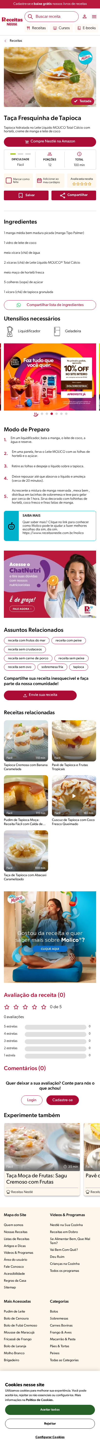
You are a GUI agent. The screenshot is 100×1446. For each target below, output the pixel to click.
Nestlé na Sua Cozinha (66, 1225)
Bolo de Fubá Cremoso (20, 1325)
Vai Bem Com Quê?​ (64, 1250)
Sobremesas (59, 1318)
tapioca (78, 667)
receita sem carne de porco (28, 658)
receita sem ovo (19, 667)
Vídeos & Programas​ (18, 1253)
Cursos (64, 28)
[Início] (12, 22)
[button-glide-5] (66, 414)
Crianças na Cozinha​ (65, 1264)
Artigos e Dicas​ (15, 1246)
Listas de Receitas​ (16, 1239)
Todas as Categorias (64, 1360)
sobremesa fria (52, 667)
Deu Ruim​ (57, 1257)
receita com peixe (69, 640)
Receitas (39, 28)
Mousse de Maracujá (19, 1332)
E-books (89, 28)
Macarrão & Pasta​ (62, 1339)
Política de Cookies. (40, 1400)
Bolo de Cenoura (16, 1318)
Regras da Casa (15, 1281)
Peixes (54, 1353)
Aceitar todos (50, 1409)
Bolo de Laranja (15, 1346)
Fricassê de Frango (18, 1339)
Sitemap (10, 1287)
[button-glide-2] (51, 414)
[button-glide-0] (42, 414)
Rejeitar (50, 1423)
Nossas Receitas (15, 1232)
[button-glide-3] (56, 414)
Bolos (54, 1311)
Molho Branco (14, 1353)
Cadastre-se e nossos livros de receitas (50, 4)
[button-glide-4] (61, 414)
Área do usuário (15, 1260)
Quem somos (13, 1225)
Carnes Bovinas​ (61, 1325)
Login (31, 1100)
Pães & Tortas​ (59, 1346)
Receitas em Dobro (64, 1232)
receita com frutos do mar (26, 640)
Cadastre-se (62, 1100)
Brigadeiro (11, 1360)
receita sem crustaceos (25, 649)
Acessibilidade (14, 1274)
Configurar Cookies (50, 1437)
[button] (73, 195)
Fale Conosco (14, 1267)
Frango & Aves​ (61, 1332)
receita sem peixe (71, 658)
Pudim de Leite (14, 1311)
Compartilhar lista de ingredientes (55, 305)
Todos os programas (64, 1271)
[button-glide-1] (47, 414)
